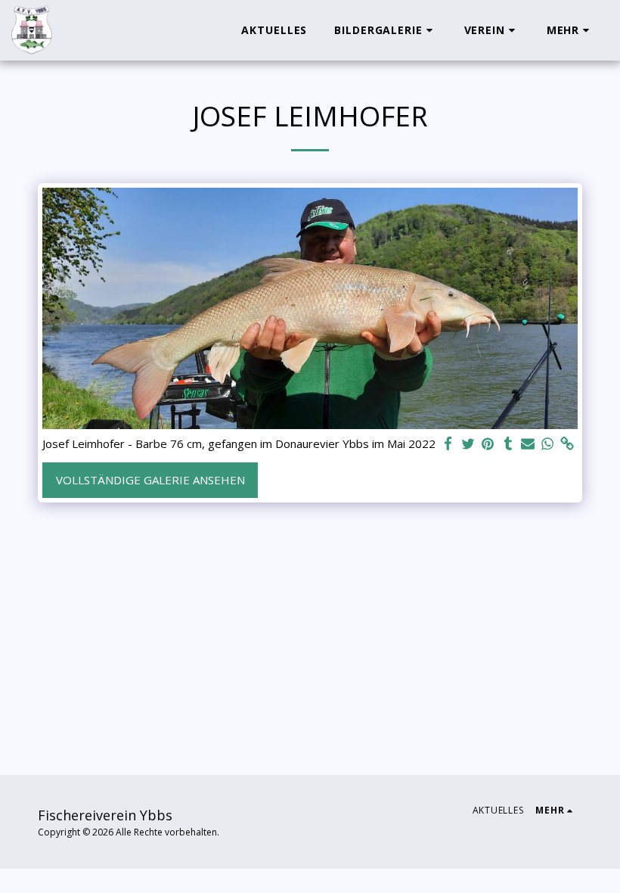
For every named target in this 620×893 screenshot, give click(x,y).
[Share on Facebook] (449, 444)
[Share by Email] (528, 444)
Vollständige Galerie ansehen (150, 479)
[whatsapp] (548, 444)
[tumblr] (508, 444)
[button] (385, 30)
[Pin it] (488, 444)
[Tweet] (468, 444)
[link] (567, 444)
